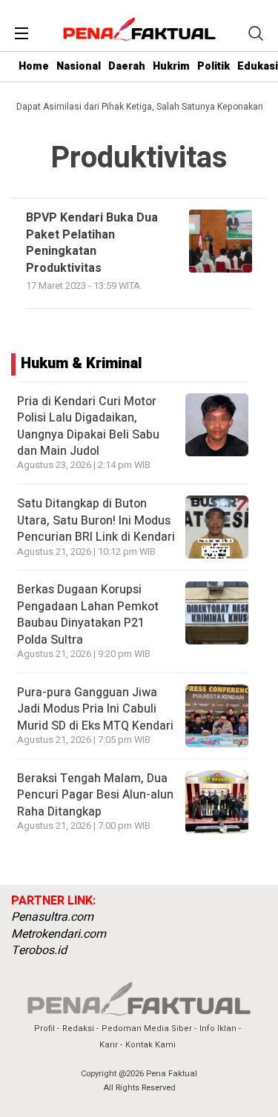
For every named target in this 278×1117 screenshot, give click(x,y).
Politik (213, 66)
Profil (44, 1028)
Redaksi (78, 1028)
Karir (108, 1044)
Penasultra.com (52, 917)
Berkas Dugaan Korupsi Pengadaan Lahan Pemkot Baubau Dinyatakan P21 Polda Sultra (88, 614)
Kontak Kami (150, 1044)
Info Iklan (217, 1028)
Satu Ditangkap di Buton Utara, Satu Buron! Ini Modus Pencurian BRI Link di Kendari (96, 520)
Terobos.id (39, 950)
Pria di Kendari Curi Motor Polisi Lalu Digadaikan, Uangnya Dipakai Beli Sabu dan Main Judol (88, 426)
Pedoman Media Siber (147, 1028)
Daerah (126, 66)
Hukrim (171, 66)
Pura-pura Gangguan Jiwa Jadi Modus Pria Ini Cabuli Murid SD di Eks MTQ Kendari (95, 709)
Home (34, 66)
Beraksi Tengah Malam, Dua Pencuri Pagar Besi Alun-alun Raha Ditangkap (95, 795)
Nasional (78, 66)
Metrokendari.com (58, 934)
